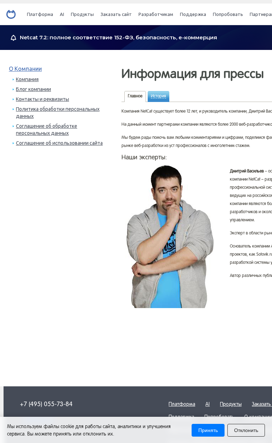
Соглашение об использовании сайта (59, 143)
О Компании (25, 69)
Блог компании (33, 89)
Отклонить (246, 430)
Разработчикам (155, 14)
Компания (27, 79)
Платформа (40, 14)
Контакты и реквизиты (42, 99)
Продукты (82, 14)
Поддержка (193, 14)
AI (62, 14)
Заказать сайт (116, 14)
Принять (208, 430)
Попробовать (228, 14)
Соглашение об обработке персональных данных (46, 129)
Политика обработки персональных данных (58, 112)
